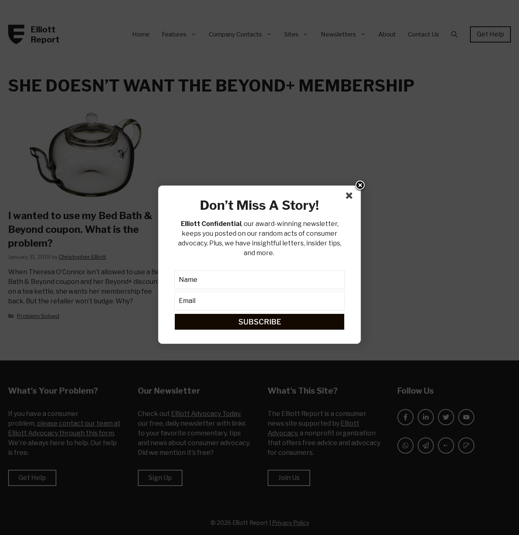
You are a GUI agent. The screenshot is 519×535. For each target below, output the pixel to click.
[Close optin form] (351, 197)
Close (360, 186)
